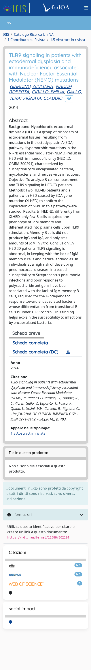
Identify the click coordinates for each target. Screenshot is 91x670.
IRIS (6, 34)
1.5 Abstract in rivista (67, 39)
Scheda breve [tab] (26, 333)
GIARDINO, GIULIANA (31, 86)
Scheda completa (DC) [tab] (35, 352)
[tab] (68, 352)
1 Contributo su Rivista (26, 39)
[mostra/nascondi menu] (86, 8)
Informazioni (21, 514)
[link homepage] (16, 8)
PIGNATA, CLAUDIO (42, 98)
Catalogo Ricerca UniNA (33, 34)
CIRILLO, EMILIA (48, 91)
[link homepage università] (57, 8)
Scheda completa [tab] (30, 342)
